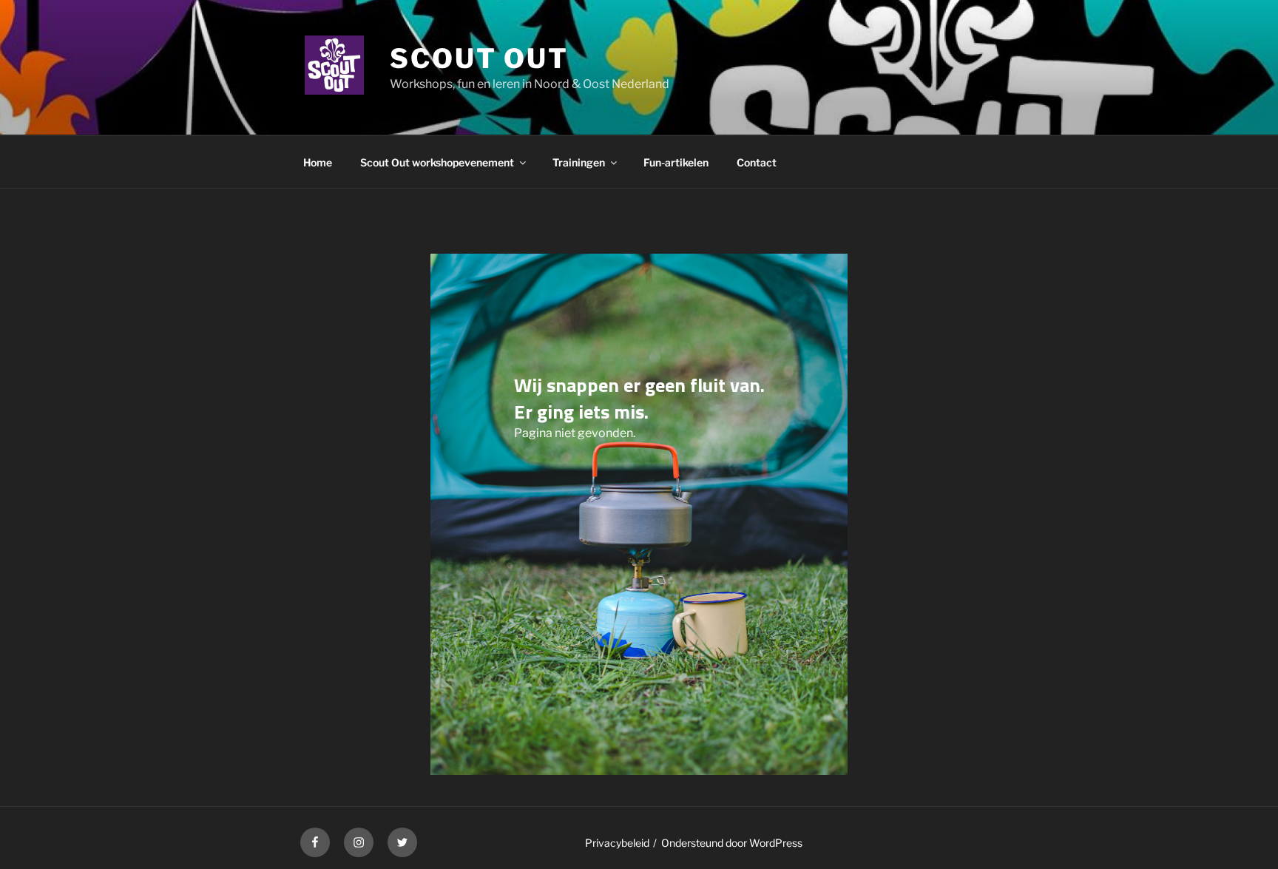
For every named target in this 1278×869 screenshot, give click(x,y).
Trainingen (578, 162)
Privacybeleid (617, 842)
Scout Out (479, 58)
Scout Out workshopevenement (437, 162)
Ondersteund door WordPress (731, 842)
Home (317, 162)
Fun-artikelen (676, 162)
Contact (757, 162)
